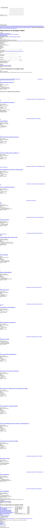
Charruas (6, 26)
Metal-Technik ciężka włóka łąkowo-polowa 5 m (7, 512)
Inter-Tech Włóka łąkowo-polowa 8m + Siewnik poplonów (11, 169)
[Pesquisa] (17, 11)
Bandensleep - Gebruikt (5, 458)
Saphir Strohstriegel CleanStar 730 (7, 82)
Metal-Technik (9, 28)
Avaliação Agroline (23, 518)
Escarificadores (2, 26)
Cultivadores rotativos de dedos (14, 27)
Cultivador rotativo (11, 26)
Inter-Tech (5, 28)
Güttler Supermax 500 (4, 289)
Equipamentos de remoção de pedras (24, 26)
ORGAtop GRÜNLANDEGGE (5, 272)
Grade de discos (28, 27)
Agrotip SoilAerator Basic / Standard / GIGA (8, 237)
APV (1, 203)
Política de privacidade (10, 518)
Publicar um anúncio (3, 111)
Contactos (7, 515)
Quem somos (2, 515)
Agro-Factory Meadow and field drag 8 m (8, 354)
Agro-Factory (2, 28)
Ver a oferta (2, 500)
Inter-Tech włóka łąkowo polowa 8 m (7, 187)
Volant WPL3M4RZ (3, 121)
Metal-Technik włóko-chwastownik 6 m (8, 322)
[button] (22, 20)
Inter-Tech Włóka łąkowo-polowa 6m (7, 102)
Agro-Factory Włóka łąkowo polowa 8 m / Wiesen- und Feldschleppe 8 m (14, 423)
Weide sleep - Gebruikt (4, 339)
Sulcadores (42, 26)
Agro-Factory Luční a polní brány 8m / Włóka (9, 441)
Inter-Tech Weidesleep (4, 474)
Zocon (16, 28)
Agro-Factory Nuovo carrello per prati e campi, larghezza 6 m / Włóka (14, 388)
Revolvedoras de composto (4, 27)
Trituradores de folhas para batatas (35, 26)
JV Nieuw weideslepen (4, 219)
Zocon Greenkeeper (4, 254)
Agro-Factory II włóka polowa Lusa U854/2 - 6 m (9, 152)
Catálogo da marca (29, 518)
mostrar (1, 64)
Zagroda (13, 28)
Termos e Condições (3, 518)
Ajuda (5, 515)
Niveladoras (16, 26)
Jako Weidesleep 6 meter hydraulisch (7, 307)
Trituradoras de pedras (22, 27)
